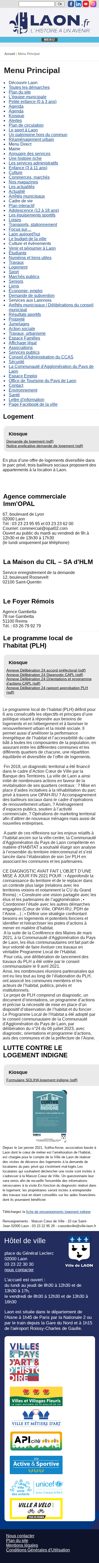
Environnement (23, 390)
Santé (14, 395)
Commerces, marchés (29, 177)
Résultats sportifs (25, 314)
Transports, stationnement (33, 224)
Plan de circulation (26, 125)
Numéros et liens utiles (30, 257)
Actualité (17, 191)
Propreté (17, 319)
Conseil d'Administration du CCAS (41, 357)
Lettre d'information (26, 399)
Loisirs (15, 220)
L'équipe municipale (27, 97)
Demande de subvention (32, 295)
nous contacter (19, 1269)
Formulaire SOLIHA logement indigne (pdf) (42, 1080)
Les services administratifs (33, 163)
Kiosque (16, 116)
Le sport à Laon (23, 130)
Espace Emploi (23, 376)
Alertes (15, 120)
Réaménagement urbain (31, 139)
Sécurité (16, 362)
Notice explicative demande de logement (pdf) (44, 446)
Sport (14, 272)
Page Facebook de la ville (33, 404)
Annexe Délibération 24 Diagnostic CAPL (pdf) (44, 675)
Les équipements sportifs (32, 215)
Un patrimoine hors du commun (38, 134)
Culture (15, 172)
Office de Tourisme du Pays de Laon (42, 380)
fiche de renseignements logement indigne (58, 1212)
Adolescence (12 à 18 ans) (34, 210)
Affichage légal (23, 343)
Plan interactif (21, 205)
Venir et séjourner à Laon (32, 248)
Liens (14, 286)
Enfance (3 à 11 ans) (28, 168)
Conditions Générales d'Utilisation (38, 1550)
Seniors (16, 281)
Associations (21, 347)
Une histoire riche (25, 158)
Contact (16, 385)
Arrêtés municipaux (27, 196)
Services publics (24, 352)
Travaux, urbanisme (27, 333)
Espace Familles (24, 338)
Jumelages (19, 324)
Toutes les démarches (29, 87)
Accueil (9, 54)
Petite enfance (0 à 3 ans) (32, 101)
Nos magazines (23, 182)
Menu (49, 40)
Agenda (16, 106)
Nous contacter (20, 1536)
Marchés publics (24, 276)
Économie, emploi (26, 291)
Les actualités (22, 187)
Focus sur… (20, 229)
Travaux (16, 262)
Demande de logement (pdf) (30, 441)
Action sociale (22, 328)
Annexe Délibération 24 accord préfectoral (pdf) (46, 670)
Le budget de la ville (27, 239)
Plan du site (20, 92)
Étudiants (17, 253)
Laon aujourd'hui (24, 234)
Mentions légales (22, 1545)
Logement (18, 267)
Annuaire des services (29, 153)
